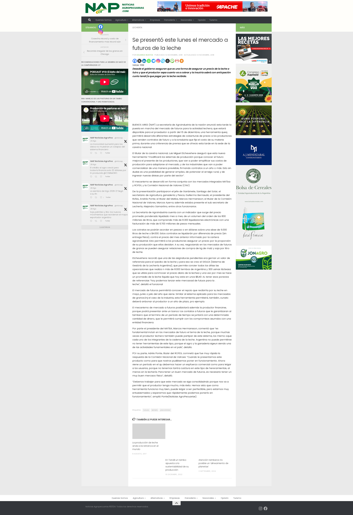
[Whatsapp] (149, 61)
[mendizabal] (254, 164)
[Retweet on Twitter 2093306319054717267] (96, 197)
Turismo (213, 19)
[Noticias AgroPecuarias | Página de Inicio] (115, 8)
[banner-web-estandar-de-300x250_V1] (254, 134)
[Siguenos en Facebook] (266, 508)
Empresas (155, 19)
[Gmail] (177, 61)
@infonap (119, 138)
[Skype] (163, 61)
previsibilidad (165, 410)
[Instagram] (158, 61)
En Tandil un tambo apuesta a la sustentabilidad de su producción (177, 464)
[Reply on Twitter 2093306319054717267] (91, 197)
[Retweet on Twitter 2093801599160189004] (96, 153)
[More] (182, 61)
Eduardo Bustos (145, 55)
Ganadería (169, 19)
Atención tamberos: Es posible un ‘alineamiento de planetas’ (213, 463)
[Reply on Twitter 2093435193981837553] (91, 177)
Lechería (137, 27)
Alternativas (138, 19)
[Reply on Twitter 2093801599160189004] (91, 153)
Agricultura (120, 19)
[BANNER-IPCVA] (254, 63)
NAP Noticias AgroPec (101, 137)
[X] (139, 61)
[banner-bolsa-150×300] (254, 201)
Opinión (202, 19)
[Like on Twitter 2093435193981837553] (102, 177)
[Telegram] (153, 61)
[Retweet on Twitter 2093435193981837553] (96, 177)
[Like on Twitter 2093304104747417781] (102, 221)
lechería (155, 410)
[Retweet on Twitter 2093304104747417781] (96, 221)
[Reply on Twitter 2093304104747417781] (91, 221)
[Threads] (167, 61)
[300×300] (254, 101)
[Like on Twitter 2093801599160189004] (102, 153)
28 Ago (93, 164)
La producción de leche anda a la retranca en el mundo (145, 446)
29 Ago (93, 141)
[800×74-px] (212, 6)
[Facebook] (135, 61)
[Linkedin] (144, 61)
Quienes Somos (103, 19)
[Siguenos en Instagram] (261, 508)
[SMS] (172, 61)
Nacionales (186, 19)
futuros (146, 410)
